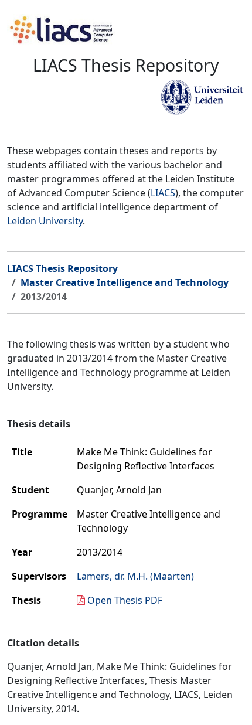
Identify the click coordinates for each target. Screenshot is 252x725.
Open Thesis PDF (124, 600)
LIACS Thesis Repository (62, 268)
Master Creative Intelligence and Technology (125, 282)
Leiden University (45, 221)
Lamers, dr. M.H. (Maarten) (135, 576)
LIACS (163, 192)
